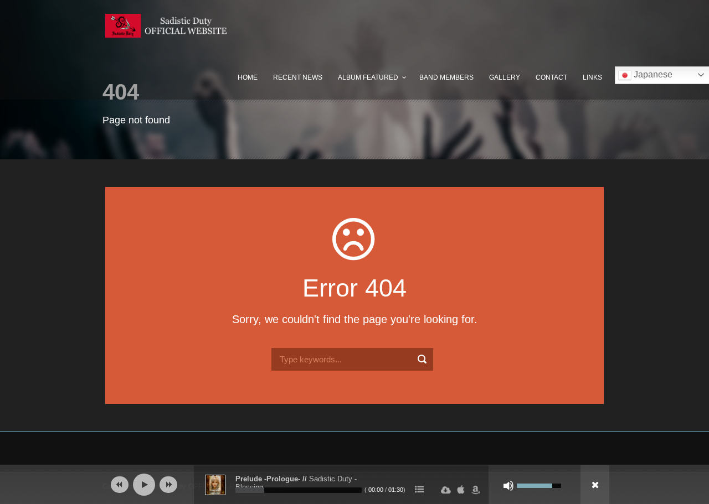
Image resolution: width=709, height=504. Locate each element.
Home (248, 77)
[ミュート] (508, 485)
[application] (354, 484)
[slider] (298, 490)
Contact (551, 77)
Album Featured (368, 77)
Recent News (297, 77)
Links (592, 77)
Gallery (504, 77)
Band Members (446, 77)
